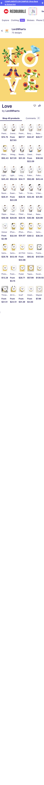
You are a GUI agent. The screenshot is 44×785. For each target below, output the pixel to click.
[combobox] (33, 11)
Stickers (30, 20)
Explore (5, 20)
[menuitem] (5, 20)
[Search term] (33, 11)
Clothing (17, 20)
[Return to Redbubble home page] (15, 11)
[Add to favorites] (34, 105)
